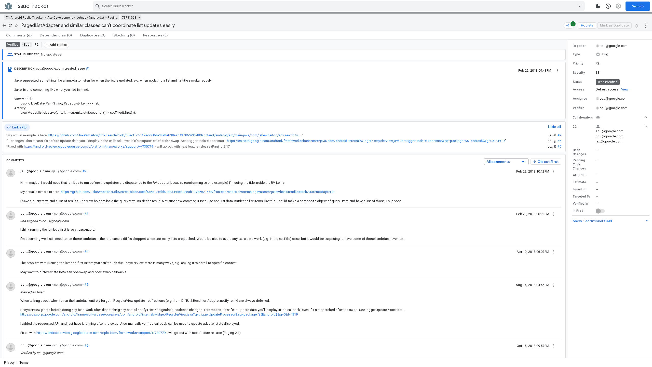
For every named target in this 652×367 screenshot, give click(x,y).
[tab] (19, 35)
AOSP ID (579, 175)
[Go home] (4, 25)
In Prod (578, 211)
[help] (608, 6)
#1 (88, 68)
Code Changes (579, 152)
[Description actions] (557, 70)
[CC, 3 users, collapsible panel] (621, 126)
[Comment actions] (553, 171)
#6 (86, 345)
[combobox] (339, 6)
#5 (559, 141)
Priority (578, 63)
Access (579, 89)
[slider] (569, 199)
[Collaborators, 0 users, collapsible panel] (621, 117)
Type (576, 54)
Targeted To (581, 196)
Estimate (579, 182)
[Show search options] (580, 6)
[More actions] (646, 25)
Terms (24, 362)
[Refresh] (10, 25)
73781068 (129, 17)
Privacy (9, 362)
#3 (86, 213)
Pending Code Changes (579, 164)
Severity (579, 72)
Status (578, 82)
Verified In (580, 203)
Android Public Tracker (27, 17)
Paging (112, 17)
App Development (60, 17)
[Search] (98, 6)
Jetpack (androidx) (90, 17)
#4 (86, 251)
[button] (610, 54)
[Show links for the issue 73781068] (139, 17)
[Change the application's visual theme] (598, 6)
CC (575, 126)
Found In (579, 189)
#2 (559, 135)
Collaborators (583, 117)
